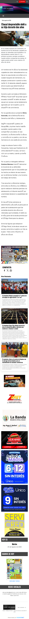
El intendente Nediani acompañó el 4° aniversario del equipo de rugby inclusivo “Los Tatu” (14, 296)
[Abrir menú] (3, 15)
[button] (17, 1)
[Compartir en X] (7, 270)
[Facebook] (27, 1)
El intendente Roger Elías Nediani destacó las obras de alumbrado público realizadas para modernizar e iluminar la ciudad (13, 327)
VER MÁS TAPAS (14, 581)
